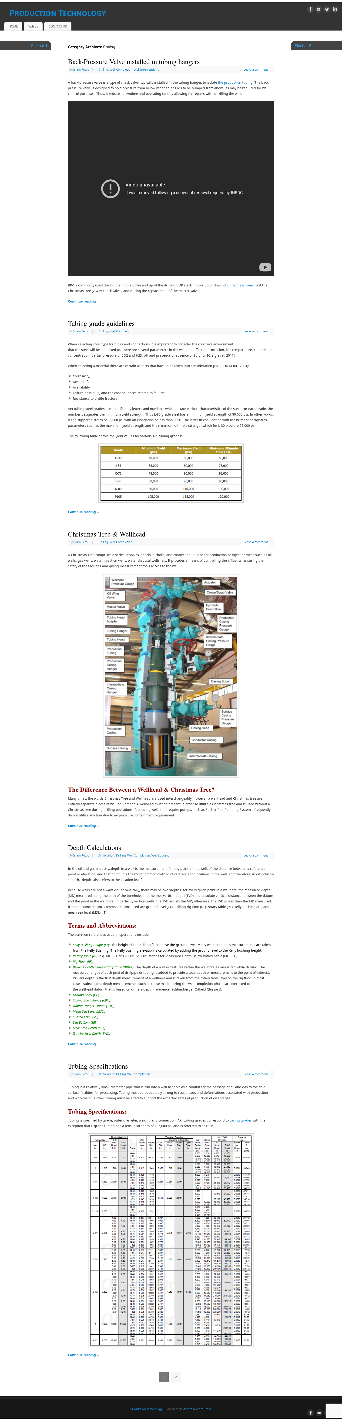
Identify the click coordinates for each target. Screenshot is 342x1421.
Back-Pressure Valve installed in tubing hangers (134, 61)
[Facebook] (310, 10)
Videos (33, 26)
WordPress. (204, 1409)
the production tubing (235, 82)
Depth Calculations (94, 847)
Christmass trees (240, 285)
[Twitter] (326, 10)
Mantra (187, 1409)
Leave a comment (256, 70)
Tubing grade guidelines (101, 323)
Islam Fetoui (81, 70)
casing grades (241, 1120)
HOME (13, 26)
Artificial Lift (106, 855)
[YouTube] (318, 10)
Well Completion (121, 70)
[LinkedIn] (335, 10)
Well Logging (160, 855)
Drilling (103, 70)
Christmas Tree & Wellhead (106, 533)
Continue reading (84, 301)
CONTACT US (58, 26)
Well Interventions (146, 70)
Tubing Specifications (98, 1065)
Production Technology (57, 12)
